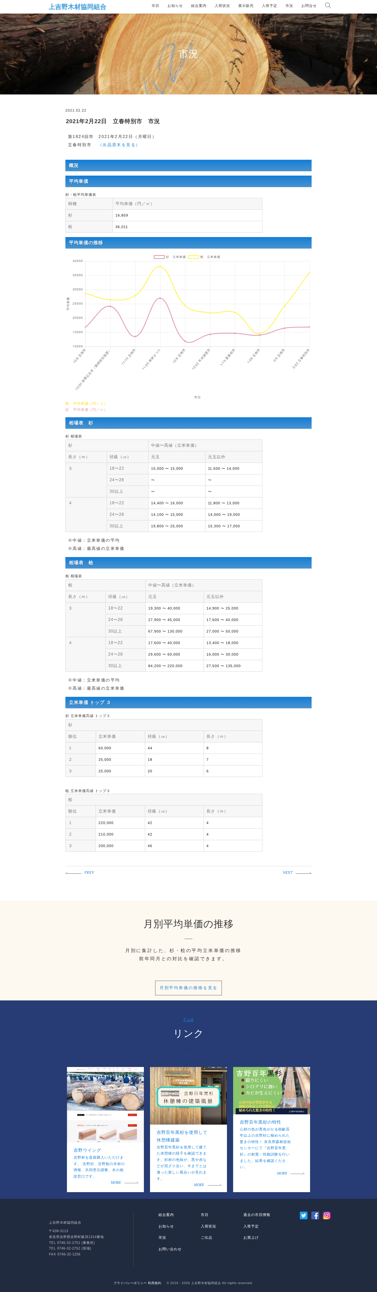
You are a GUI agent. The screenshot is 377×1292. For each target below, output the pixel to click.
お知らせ (175, 6)
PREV (89, 872)
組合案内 (198, 6)
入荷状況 (222, 6)
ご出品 (206, 1237)
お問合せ (309, 6)
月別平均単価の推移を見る (189, 988)
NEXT (288, 872)
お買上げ (251, 1237)
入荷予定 (269, 6)
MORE (116, 1182)
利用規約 (154, 1283)
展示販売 (246, 6)
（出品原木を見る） (116, 145)
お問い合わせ (170, 1249)
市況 (289, 6)
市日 (155, 6)
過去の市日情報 (256, 1215)
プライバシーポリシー (130, 1283)
